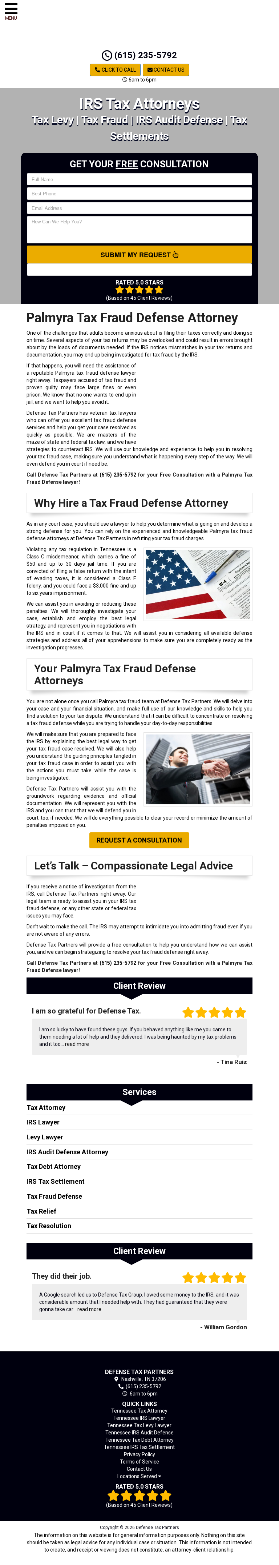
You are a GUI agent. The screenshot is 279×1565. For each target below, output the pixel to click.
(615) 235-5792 (144, 55)
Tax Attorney (46, 1107)
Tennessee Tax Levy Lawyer (139, 1425)
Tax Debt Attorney (54, 1166)
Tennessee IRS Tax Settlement (139, 1447)
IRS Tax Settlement (56, 1181)
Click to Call (118, 70)
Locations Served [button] (137, 1476)
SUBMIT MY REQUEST (137, 254)
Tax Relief (41, 1211)
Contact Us (169, 70)
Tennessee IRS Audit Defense (139, 1432)
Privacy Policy (139, 1454)
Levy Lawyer (45, 1137)
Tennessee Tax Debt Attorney (139, 1440)
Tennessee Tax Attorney (139, 1411)
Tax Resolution (49, 1226)
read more (77, 1044)
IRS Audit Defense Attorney (67, 1152)
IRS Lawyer (43, 1122)
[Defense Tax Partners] (140, 1361)
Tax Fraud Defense (54, 1196)
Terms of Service (139, 1462)
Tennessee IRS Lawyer (139, 1418)
